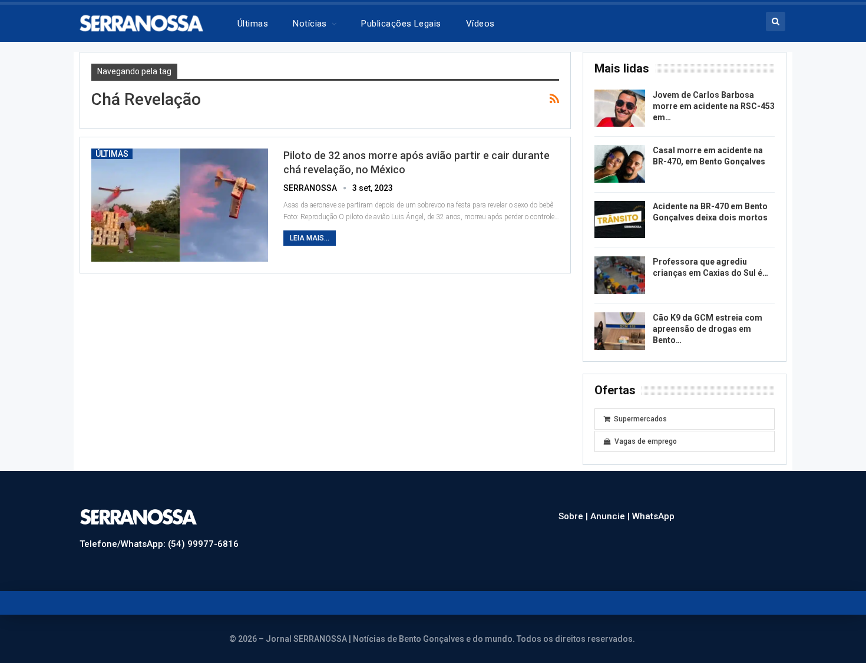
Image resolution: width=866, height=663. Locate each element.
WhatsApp (653, 516)
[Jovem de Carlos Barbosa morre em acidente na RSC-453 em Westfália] (619, 108)
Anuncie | (611, 516)
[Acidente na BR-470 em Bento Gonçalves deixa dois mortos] (619, 220)
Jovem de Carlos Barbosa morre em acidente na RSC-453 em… (714, 106)
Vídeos (480, 23)
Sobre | (574, 516)
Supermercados (640, 419)
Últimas (252, 23)
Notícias (310, 23)
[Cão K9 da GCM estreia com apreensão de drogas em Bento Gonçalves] (619, 331)
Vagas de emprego (645, 441)
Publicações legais (401, 23)
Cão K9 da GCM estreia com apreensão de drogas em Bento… (707, 329)
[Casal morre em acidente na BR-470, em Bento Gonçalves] (619, 164)
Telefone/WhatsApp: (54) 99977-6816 (159, 544)
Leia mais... (309, 238)
